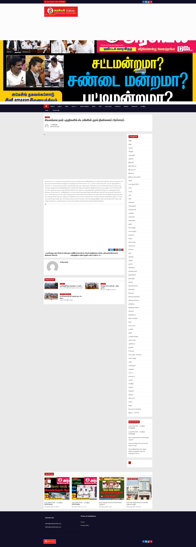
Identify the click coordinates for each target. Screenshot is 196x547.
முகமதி (84, 507)
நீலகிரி (130, 333)
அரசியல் (52, 106)
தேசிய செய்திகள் (84, 106)
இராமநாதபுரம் (132, 170)
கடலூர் (130, 191)
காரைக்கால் (132, 217)
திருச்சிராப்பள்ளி (133, 271)
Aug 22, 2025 (104, 289)
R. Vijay (70, 300)
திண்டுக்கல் (132, 267)
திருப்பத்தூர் (132, 278)
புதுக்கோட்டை (132, 344)
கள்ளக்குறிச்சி (132, 206)
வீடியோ (93, 106)
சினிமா (66, 106)
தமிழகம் (60, 106)
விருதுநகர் (131, 391)
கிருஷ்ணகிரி (132, 220)
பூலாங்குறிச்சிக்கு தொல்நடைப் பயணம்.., (71, 286)
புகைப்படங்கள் (108, 106)
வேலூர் (130, 405)
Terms (83, 522)
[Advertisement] (98, 28)
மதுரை (130, 362)
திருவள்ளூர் (132, 289)
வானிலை (131, 387)
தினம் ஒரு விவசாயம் (134, 300)
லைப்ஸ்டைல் (118, 106)
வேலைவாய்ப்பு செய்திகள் (135, 409)
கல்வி (130, 199)
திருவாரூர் (131, 293)
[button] (2, 71)
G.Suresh (54, 124)
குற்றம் (130, 224)
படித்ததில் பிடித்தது (133, 336)
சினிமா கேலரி (132, 242)
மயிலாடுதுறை (132, 365)
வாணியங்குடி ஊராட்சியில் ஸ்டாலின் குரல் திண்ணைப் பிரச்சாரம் (57, 254)
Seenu (139, 507)
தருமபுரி (131, 264)
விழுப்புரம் (131, 394)
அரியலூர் (131, 151)
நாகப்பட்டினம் (68, 294)
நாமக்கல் (131, 329)
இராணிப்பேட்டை (133, 166)
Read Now (140, 71)
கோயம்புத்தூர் (132, 228)
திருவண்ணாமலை (133, 286)
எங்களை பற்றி (56, 110)
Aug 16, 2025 (63, 300)
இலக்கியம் (131, 173)
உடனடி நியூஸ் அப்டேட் (134, 184)
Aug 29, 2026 (49, 507)
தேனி (130, 322)
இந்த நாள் (131, 162)
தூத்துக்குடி (132, 304)
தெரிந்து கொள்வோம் (134, 307)
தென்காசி (131, 311)
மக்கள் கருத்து (132, 358)
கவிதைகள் (131, 202)
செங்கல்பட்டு (132, 246)
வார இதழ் (143, 106)
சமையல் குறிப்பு (132, 231)
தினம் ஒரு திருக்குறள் (134, 296)
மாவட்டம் (74, 106)
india (130, 144)
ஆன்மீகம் (126, 106)
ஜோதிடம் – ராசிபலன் (134, 413)
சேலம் (130, 253)
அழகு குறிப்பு (132, 155)
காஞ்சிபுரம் (131, 213)
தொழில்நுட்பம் (132, 315)
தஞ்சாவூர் (131, 257)
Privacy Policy (85, 525)
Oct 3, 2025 (63, 288)
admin (57, 507)
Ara (111, 507)
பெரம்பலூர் (131, 351)
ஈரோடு (130, 180)
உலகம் (100, 106)
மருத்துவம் (131, 369)
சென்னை (131, 249)
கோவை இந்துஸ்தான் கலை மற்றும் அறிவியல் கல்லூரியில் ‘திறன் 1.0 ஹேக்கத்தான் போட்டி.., (137, 451)
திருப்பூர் (131, 282)
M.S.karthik (112, 289)
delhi (130, 141)
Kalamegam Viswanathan (75, 288)
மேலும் (47, 110)
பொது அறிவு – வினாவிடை (135, 355)
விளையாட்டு (134, 106)
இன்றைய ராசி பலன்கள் (134, 177)
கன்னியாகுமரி (132, 209)
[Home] (46, 106)
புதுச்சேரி (131, 347)
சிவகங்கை (47, 117)
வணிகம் (131, 380)
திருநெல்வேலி (132, 275)
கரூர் (130, 195)
